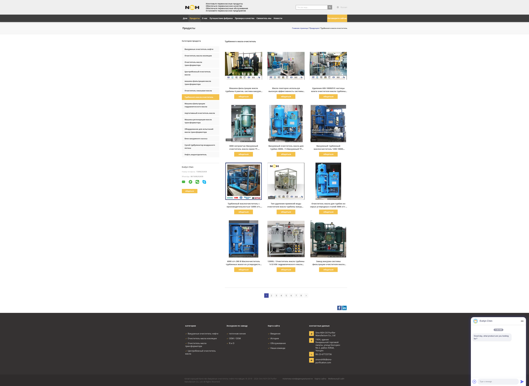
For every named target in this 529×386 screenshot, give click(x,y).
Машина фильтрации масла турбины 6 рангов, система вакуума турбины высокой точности (243, 91)
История (274, 338)
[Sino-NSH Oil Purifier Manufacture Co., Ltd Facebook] (339, 308)
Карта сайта (320, 378)
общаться (244, 96)
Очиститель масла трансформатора (195, 344)
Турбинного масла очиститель (199, 97)
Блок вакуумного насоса (196, 138)
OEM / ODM (235, 338)
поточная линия (237, 333)
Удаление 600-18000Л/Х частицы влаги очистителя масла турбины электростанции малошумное (328, 91)
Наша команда (277, 348)
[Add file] (474, 382)
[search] (329, 7)
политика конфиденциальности (298, 378)
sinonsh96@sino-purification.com (323, 361)
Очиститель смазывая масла (198, 90)
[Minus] (522, 321)
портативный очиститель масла (200, 113)
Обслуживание (278, 343)
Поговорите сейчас (337, 18)
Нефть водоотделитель (196, 154)
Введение (275, 333)
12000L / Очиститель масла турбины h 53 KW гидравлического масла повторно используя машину (286, 264)
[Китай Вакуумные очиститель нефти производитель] (192, 7)
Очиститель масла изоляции (198, 55)
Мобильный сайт (336, 378)
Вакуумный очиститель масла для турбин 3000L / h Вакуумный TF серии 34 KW (285, 149)
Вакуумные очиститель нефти (199, 49)
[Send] (522, 382)
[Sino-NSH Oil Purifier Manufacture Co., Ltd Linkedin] (344, 308)
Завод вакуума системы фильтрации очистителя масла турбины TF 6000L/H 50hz (328, 264)
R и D (231, 343)
